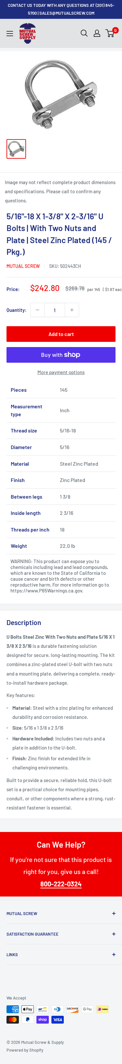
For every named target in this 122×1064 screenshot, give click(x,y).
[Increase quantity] (72, 310)
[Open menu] (10, 33)
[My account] (97, 33)
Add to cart (61, 334)
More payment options (61, 372)
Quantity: (16, 310)
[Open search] (84, 33)
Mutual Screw (23, 266)
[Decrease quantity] (37, 310)
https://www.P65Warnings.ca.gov (46, 590)
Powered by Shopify (25, 1050)
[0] (110, 33)
